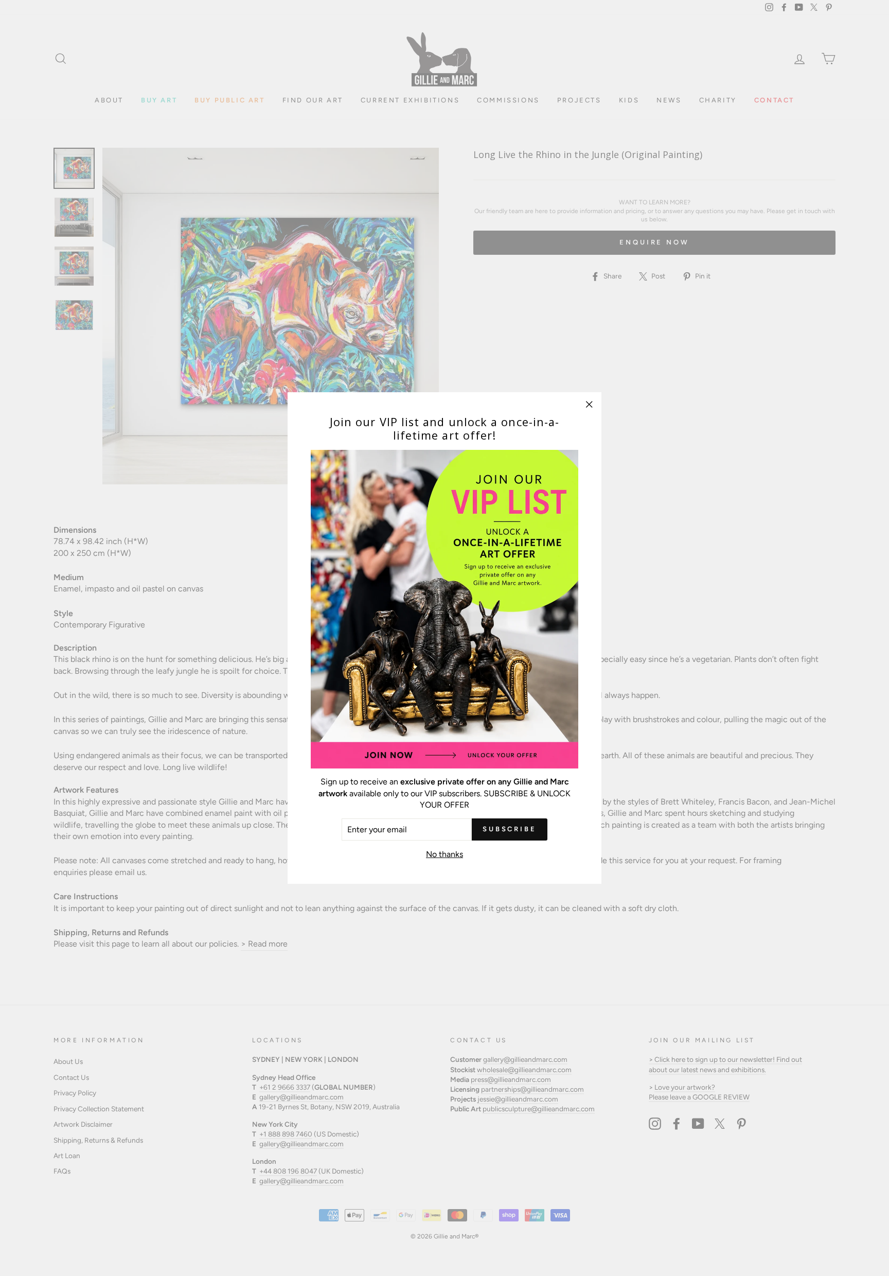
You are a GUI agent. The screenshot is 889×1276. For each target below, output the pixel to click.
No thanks (444, 854)
